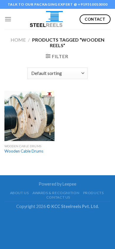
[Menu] (8, 19)
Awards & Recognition (55, 193)
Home (18, 39)
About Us (19, 193)
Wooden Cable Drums (23, 151)
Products (93, 193)
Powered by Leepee (57, 183)
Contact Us (58, 197)
